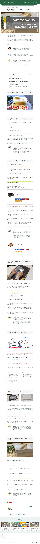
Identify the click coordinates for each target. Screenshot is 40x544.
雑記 (31, 2)
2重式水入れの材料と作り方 (15, 84)
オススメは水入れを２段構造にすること (17, 83)
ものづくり (24, 2)
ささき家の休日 (5, 2)
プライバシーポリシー (20, 542)
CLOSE (29, 74)
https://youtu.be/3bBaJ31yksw (20, 111)
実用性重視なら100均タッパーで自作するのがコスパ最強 (19, 81)
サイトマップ (14, 542)
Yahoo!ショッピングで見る (18, 201)
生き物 (21, 2)
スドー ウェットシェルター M (19, 244)
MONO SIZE (21, 410)
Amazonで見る (18, 199)
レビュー (28, 2)
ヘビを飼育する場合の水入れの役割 (16, 78)
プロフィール (5, 542)
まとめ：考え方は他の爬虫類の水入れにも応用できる (19, 86)
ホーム (2, 542)
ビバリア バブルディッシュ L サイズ (20, 194)
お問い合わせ (35, 2)
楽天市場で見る (25, 199)
